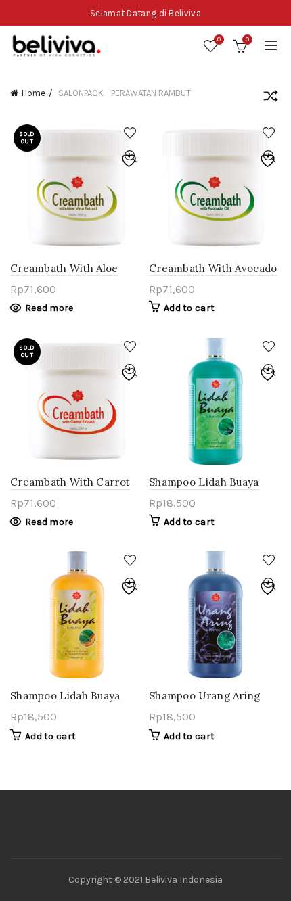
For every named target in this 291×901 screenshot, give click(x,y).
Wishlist (219, 39)
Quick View (130, 156)
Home (33, 93)
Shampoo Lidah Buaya (204, 482)
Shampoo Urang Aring (205, 695)
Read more (49, 308)
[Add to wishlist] (130, 133)
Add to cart (189, 308)
